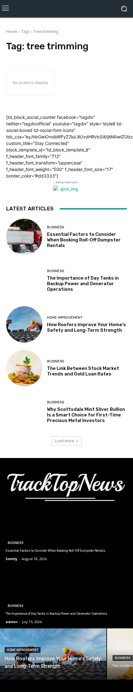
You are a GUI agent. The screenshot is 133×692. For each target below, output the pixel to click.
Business (55, 227)
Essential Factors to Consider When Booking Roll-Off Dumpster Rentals (84, 239)
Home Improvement (65, 317)
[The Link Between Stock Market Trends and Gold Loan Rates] (24, 368)
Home (11, 31)
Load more (64, 440)
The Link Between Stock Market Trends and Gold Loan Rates (83, 371)
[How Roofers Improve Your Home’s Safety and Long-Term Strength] (24, 324)
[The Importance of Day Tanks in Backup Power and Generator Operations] (24, 281)
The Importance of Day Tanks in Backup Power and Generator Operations (83, 283)
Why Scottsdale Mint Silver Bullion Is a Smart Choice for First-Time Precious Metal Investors (86, 415)
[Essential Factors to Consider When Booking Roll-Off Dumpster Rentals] (24, 237)
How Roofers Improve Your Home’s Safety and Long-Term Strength (86, 327)
